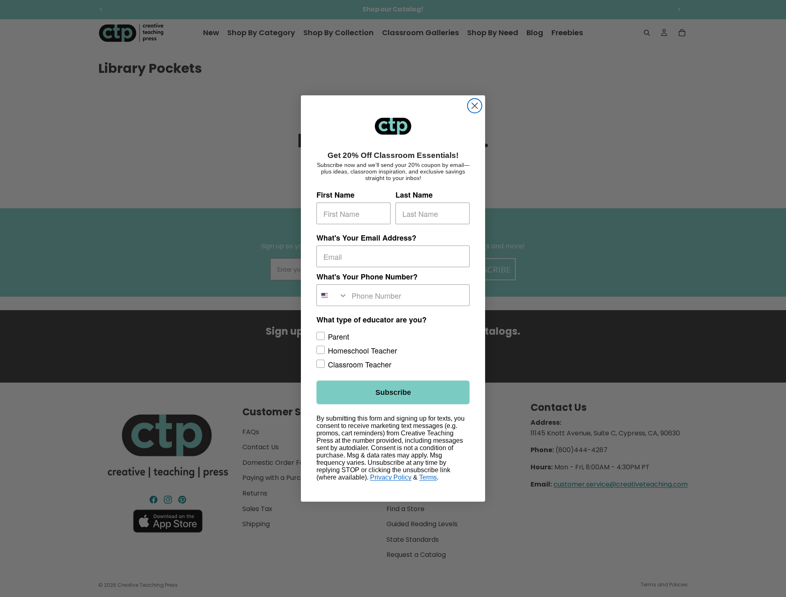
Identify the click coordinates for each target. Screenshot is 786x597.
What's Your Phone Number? (367, 276)
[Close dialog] (475, 106)
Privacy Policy (390, 477)
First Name (335, 194)
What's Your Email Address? (366, 237)
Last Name (414, 194)
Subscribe (393, 392)
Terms (428, 477)
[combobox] (332, 295)
